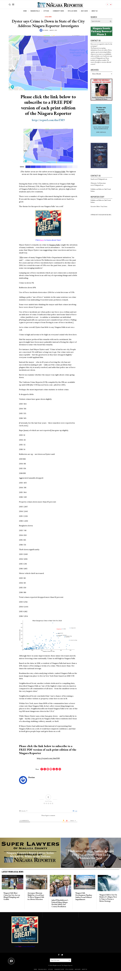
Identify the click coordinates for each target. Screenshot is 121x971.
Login (75, 811)
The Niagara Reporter (66, 965)
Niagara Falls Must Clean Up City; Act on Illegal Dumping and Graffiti (12, 896)
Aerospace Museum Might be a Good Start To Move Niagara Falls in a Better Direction (36, 896)
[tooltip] (107, 4)
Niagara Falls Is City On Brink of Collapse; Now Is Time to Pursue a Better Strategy (108, 898)
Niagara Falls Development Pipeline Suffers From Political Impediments (83, 896)
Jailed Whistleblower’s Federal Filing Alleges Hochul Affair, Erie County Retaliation (60, 903)
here (42, 240)
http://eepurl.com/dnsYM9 (48, 120)
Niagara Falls (59, 171)
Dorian (46, 30)
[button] (110, 21)
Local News (48, 16)
